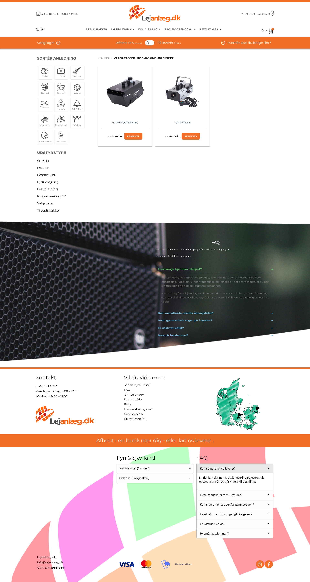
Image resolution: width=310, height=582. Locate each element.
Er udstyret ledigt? (171, 327)
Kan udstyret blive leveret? (218, 468)
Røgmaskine (183, 122)
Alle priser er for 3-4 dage (59, 13)
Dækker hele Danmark (255, 13)
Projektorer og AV (178, 29)
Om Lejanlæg (134, 394)
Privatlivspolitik (135, 418)
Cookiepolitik (133, 414)
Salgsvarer (45, 203)
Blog (127, 404)
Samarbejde (133, 399)
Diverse (43, 168)
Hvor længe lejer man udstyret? (180, 269)
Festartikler (209, 29)
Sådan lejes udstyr (137, 385)
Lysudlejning (147, 29)
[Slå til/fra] (89, 175)
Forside (104, 58)
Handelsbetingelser (138, 409)
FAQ (127, 389)
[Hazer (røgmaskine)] (124, 91)
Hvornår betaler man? (173, 335)
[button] (215, 269)
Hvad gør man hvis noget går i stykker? (185, 320)
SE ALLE (43, 161)
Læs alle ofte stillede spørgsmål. (174, 256)
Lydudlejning (121, 29)
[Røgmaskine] (182, 91)
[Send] (38, 29)
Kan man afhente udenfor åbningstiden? (185, 313)
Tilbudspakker (96, 29)
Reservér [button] (133, 136)
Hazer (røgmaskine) (125, 122)
